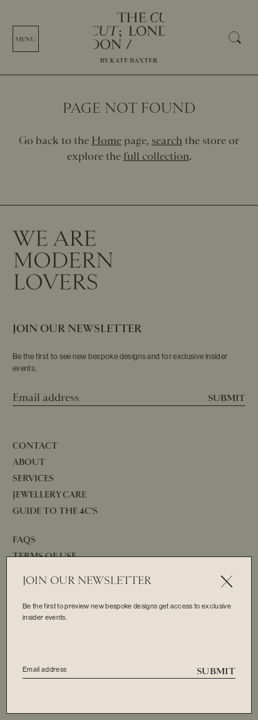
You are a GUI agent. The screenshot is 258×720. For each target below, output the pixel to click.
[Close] (226, 582)
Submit (216, 671)
